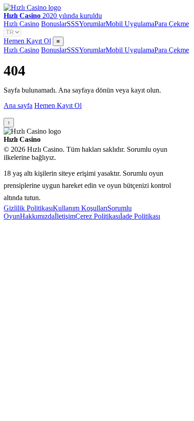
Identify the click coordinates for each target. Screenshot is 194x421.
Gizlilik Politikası (28, 208)
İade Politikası (140, 216)
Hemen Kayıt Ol (27, 41)
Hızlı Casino (21, 24)
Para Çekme (171, 24)
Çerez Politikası (97, 216)
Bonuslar (54, 24)
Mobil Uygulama (130, 24)
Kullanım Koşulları (80, 208)
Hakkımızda (37, 216)
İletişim (65, 216)
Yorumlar (92, 24)
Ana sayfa (18, 105)
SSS (73, 24)
